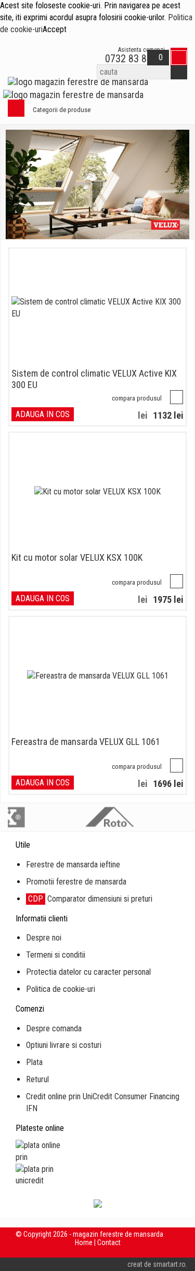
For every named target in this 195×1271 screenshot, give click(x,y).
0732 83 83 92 (133, 58)
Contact (109, 1242)
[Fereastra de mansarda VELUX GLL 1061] (97, 676)
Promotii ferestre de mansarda (76, 882)
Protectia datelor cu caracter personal (88, 972)
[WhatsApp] (87, 58)
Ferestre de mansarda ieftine (73, 864)
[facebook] (136, 1251)
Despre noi (43, 938)
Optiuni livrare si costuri (63, 1045)
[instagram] (161, 1251)
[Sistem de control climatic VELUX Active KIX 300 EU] (97, 308)
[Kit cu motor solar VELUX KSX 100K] (97, 492)
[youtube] (174, 1251)
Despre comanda (54, 1028)
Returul (37, 1079)
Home (84, 1242)
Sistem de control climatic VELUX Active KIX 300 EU (94, 379)
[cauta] (179, 71)
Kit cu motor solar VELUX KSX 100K (76, 557)
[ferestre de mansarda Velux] (97, 185)
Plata (34, 1062)
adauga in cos (43, 414)
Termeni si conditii (55, 955)
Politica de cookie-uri (60, 989)
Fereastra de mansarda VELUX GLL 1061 (85, 741)
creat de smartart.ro (156, 1264)
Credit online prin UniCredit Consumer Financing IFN (102, 1102)
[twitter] (149, 1251)
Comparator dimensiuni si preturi (90, 899)
